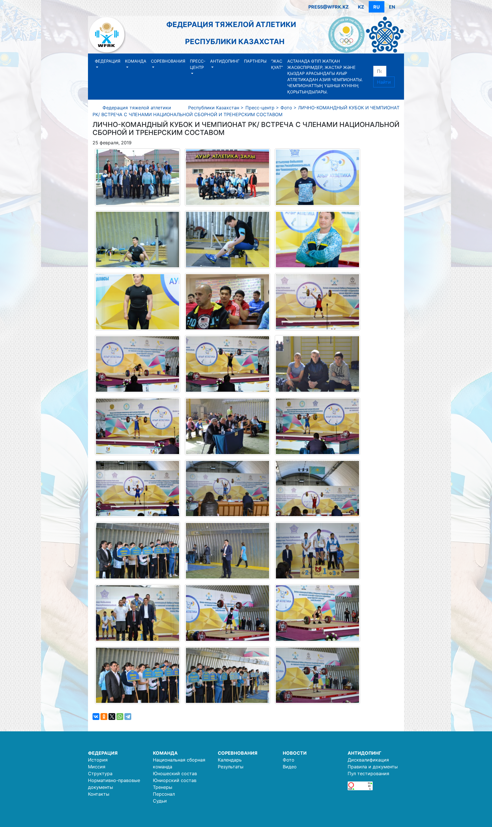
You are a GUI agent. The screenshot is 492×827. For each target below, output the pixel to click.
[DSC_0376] (137, 551)
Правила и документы (373, 766)
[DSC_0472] (137, 177)
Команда (135, 61)
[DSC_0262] (317, 364)
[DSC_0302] (137, 426)
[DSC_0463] (137, 613)
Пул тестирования (368, 773)
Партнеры (255, 61)
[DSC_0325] (227, 489)
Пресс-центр (198, 64)
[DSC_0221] (227, 302)
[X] (111, 716)
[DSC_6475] (317, 177)
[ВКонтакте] (96, 716)
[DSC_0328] (317, 489)
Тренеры (162, 787)
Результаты (230, 766)
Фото (288, 760)
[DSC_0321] (137, 489)
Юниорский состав (174, 780)
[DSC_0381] (227, 551)
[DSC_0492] (227, 177)
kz (361, 7)
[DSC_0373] (137, 675)
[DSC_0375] (227, 675)
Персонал (164, 794)
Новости (295, 753)
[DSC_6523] (227, 239)
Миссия (96, 766)
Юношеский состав (175, 773)
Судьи (160, 801)
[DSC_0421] (317, 551)
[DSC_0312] (227, 426)
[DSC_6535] (317, 239)
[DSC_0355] (317, 675)
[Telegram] (127, 716)
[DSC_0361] (317, 613)
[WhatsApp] (119, 716)
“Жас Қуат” (277, 64)
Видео (290, 766)
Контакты (98, 794)
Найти (384, 82)
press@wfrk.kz (328, 7)
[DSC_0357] (227, 613)
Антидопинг (224, 61)
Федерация (107, 61)
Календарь (230, 760)
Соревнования (168, 61)
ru (376, 7)
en (392, 7)
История (98, 760)
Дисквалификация (368, 760)
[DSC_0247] (317, 302)
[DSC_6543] (137, 302)
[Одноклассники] (104, 716)
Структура (100, 773)
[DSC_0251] (137, 364)
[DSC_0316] (317, 426)
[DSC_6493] (137, 239)
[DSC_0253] (227, 364)
